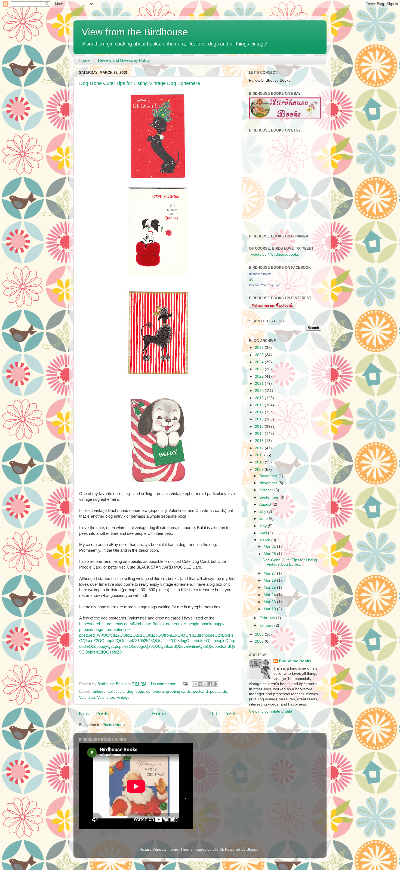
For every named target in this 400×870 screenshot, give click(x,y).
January (266, 625)
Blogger (253, 849)
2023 (260, 369)
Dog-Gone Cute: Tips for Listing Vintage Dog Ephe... (290, 562)
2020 (260, 391)
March (265, 540)
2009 (260, 470)
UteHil (218, 849)
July (263, 511)
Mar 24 (270, 595)
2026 (260, 348)
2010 (260, 462)
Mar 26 (270, 580)
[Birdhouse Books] (251, 280)
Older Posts (223, 713)
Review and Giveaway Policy (124, 60)
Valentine (87, 697)
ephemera (155, 691)
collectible (116, 691)
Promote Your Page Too (264, 285)
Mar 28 (270, 554)
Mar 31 (270, 546)
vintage (123, 697)
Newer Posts (94, 713)
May (263, 526)
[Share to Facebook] (210, 684)
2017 (260, 412)
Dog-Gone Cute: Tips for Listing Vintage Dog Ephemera (139, 83)
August (265, 504)
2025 (260, 355)
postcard (200, 691)
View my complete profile (270, 711)
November (268, 483)
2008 (260, 634)
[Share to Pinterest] (215, 684)
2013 (260, 441)
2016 (260, 419)
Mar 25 (270, 587)
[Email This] (194, 684)
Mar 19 (270, 609)
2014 (260, 434)
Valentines (106, 697)
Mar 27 (270, 573)
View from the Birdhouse (135, 32)
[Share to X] (205, 684)
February (267, 618)
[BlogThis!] (199, 684)
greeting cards (178, 691)
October (266, 490)
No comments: (164, 684)
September (269, 497)
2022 (260, 376)
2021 (260, 383)
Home (84, 60)
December (268, 476)
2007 (260, 641)
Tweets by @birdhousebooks (274, 254)
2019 (260, 398)
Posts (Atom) (114, 725)
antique (99, 691)
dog (130, 691)
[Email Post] (185, 684)
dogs (140, 691)
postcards (218, 691)
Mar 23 (270, 602)
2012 (260, 448)
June (264, 519)
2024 (260, 362)
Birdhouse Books (260, 274)
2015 (260, 427)
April (263, 533)
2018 (260, 405)
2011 (259, 455)
